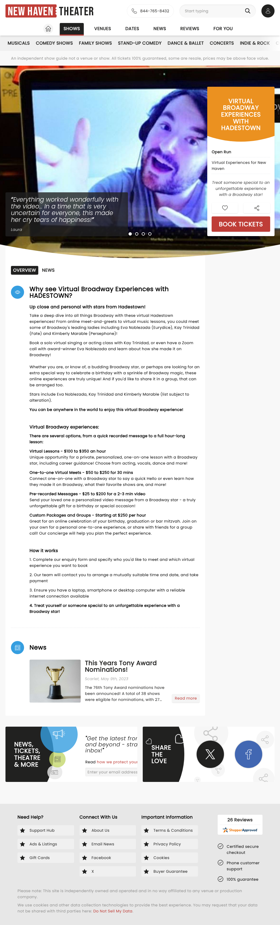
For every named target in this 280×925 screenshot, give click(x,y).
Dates (132, 28)
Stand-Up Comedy (140, 43)
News (159, 28)
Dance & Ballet (186, 43)
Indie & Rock (255, 43)
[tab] (130, 234)
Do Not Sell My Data (112, 911)
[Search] (249, 11)
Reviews (189, 28)
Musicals (19, 43)
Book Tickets (241, 224)
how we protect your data (123, 762)
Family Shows (95, 43)
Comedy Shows (54, 43)
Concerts (222, 43)
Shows (71, 28)
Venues (102, 28)
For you (223, 28)
